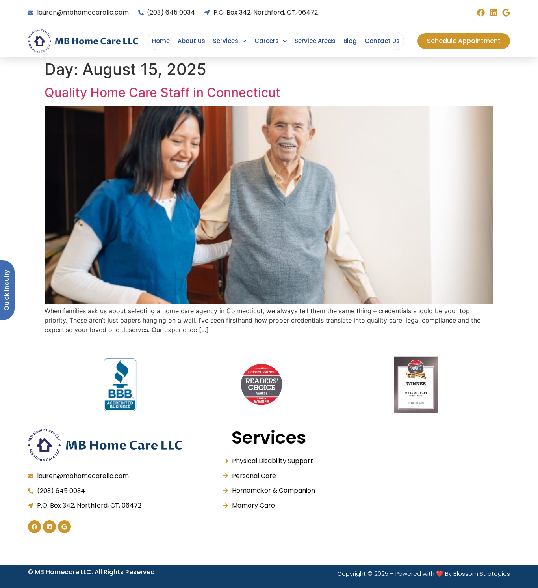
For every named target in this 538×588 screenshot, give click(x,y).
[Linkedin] (493, 13)
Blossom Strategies (481, 573)
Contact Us (382, 41)
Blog (350, 41)
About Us (191, 41)
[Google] (506, 13)
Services (225, 41)
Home (161, 41)
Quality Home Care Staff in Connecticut (162, 92)
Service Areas (315, 41)
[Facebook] (481, 13)
